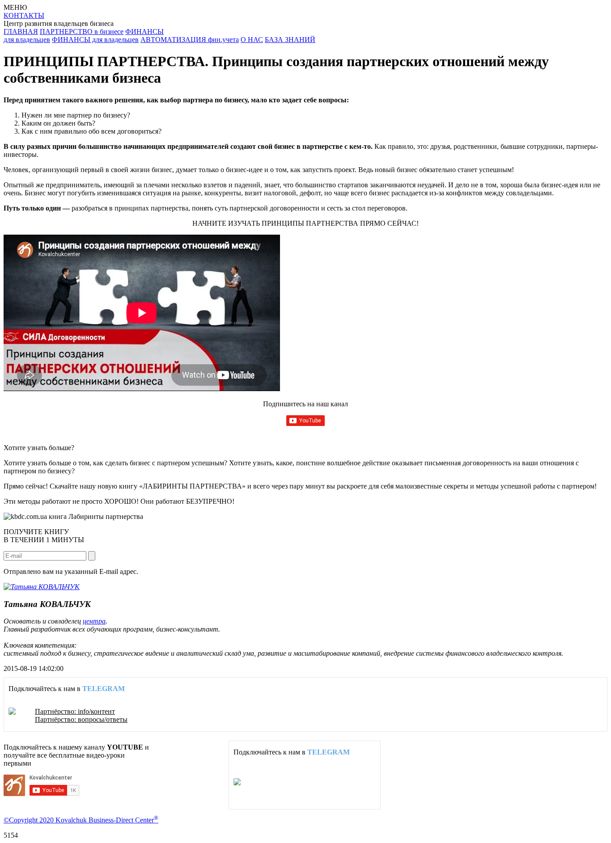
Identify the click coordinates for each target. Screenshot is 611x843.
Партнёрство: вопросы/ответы (81, 719)
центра (94, 621)
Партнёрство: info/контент (75, 711)
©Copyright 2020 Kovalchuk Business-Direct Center (81, 820)
